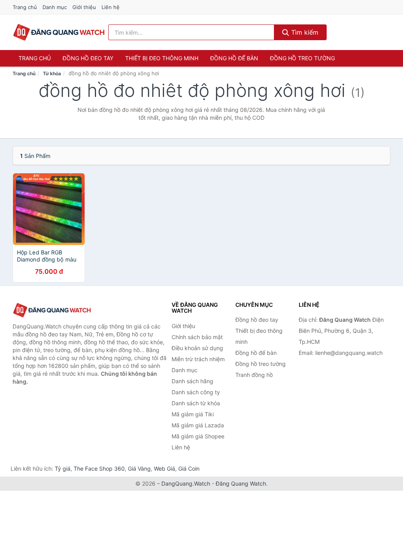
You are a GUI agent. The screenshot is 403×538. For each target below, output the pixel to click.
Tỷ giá (62, 468)
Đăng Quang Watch (241, 483)
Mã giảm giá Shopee (198, 436)
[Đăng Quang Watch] (52, 310)
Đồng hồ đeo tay (88, 58)
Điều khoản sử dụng (197, 348)
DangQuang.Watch (185, 483)
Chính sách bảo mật (197, 337)
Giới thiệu (84, 7)
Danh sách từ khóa (196, 403)
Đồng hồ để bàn (234, 58)
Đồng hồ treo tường (302, 58)
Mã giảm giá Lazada (198, 425)
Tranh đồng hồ (254, 374)
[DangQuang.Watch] (59, 32)
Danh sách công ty (196, 392)
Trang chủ (25, 7)
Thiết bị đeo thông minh (161, 58)
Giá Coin (189, 468)
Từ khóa (52, 73)
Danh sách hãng (192, 381)
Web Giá (164, 468)
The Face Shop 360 (99, 468)
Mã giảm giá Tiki (193, 414)
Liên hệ (111, 7)
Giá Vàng (139, 468)
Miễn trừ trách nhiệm (198, 359)
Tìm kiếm (303, 32)
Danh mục (55, 7)
